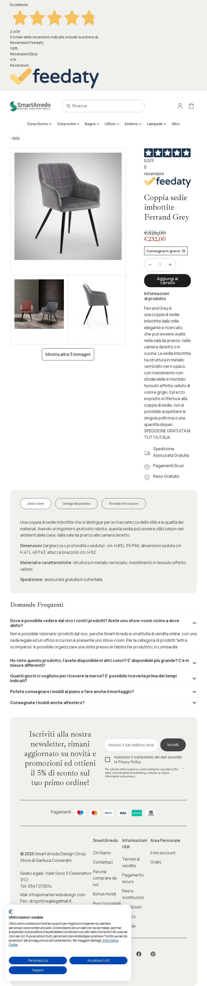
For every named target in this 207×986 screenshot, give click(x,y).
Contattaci (103, 862)
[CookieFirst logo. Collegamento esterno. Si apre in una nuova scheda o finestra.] (11, 912)
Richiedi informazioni (124, 503)
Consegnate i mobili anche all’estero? (47, 702)
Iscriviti (172, 744)
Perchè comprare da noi (105, 878)
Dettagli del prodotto (76, 503)
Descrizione (36, 503)
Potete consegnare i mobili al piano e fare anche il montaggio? (72, 691)
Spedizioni (131, 907)
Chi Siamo (102, 853)
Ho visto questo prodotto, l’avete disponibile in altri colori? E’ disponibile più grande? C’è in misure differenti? (99, 663)
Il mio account (162, 853)
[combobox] (98, 106)
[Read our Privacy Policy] (183, 770)
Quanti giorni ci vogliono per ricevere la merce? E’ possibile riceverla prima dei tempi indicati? (93, 678)
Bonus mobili (104, 894)
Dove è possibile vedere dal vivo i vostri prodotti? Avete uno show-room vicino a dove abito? (94, 623)
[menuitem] (39, 123)
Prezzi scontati (107, 903)
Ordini (155, 862)
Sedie (16, 138)
